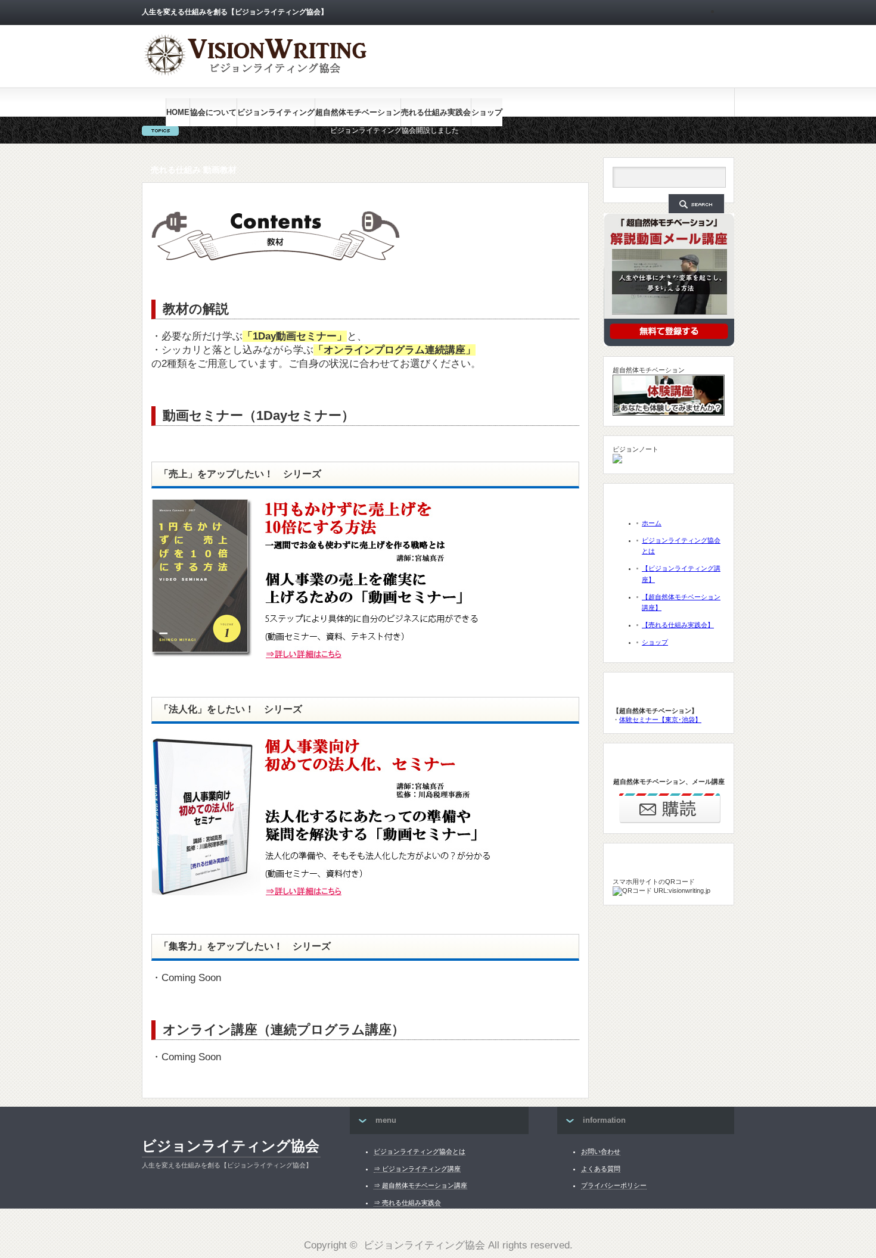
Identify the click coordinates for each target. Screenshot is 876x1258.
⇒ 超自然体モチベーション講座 (420, 1185)
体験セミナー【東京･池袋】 (660, 719)
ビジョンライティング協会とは (419, 1151)
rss (727, 12)
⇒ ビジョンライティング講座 (417, 1168)
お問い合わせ (600, 1151)
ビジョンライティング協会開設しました (360, 130)
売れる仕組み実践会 (436, 112)
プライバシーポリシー (614, 1185)
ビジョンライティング (276, 112)
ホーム (651, 523)
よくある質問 (600, 1168)
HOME (178, 112)
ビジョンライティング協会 (230, 1146)
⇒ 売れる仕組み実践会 (407, 1202)
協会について (213, 112)
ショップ (486, 112)
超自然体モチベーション (357, 112)
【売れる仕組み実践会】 (678, 624)
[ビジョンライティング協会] (255, 73)
